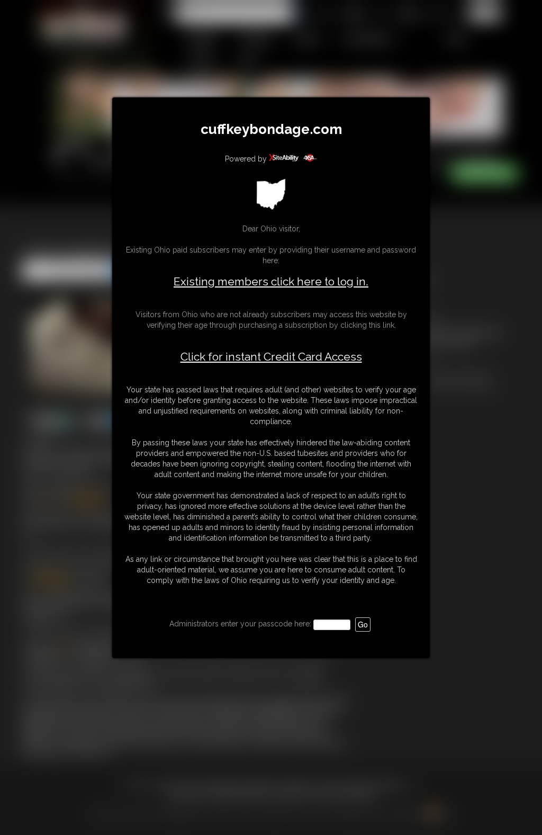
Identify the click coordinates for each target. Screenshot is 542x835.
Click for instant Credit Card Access (271, 357)
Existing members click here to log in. (271, 281)
